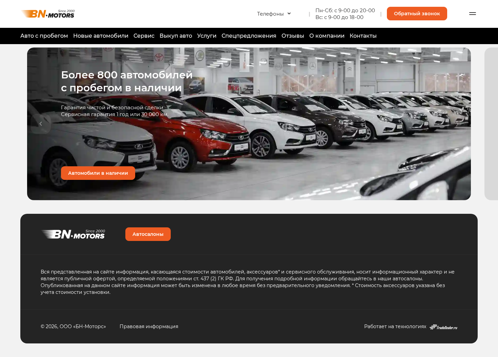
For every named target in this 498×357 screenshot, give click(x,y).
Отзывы (293, 35)
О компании (327, 35)
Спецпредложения (249, 35)
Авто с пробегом (44, 35)
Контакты (363, 35)
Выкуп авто (176, 35)
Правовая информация (149, 326)
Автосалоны (148, 234)
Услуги (206, 35)
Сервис (143, 35)
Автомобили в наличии (98, 173)
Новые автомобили (100, 35)
